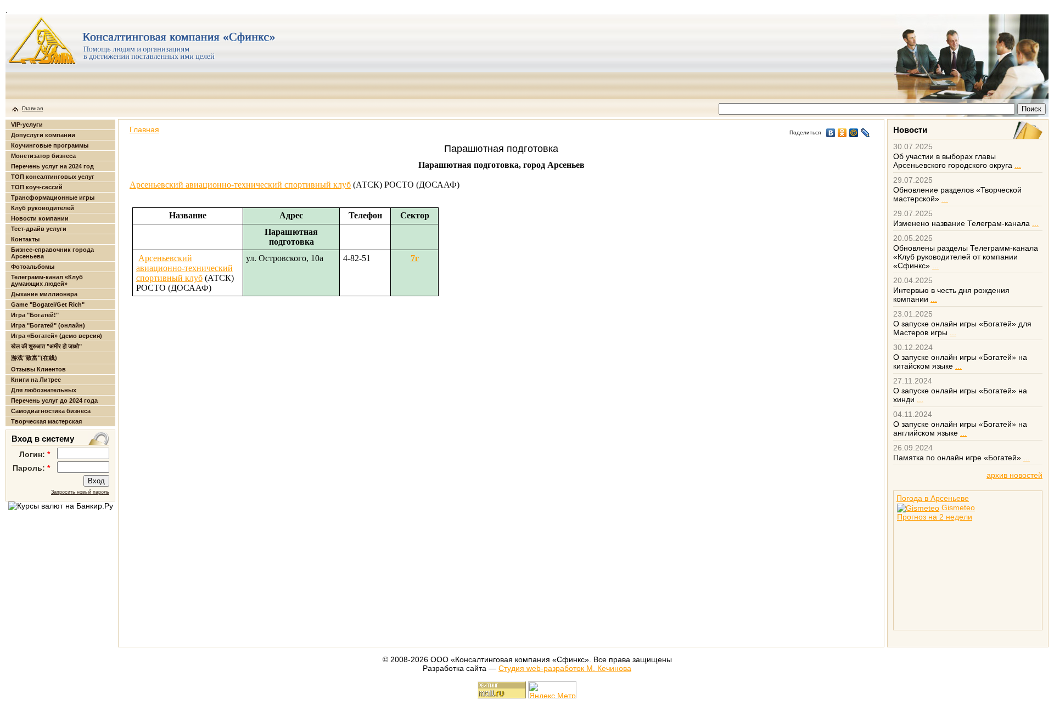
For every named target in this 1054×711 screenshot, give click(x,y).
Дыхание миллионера (44, 294)
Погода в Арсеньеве (932, 498)
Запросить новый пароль (80, 492)
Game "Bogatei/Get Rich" (48, 304)
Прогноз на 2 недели (934, 516)
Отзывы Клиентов (38, 369)
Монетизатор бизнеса (43, 156)
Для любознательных (43, 390)
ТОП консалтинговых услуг (52, 176)
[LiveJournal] (865, 133)
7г (415, 258)
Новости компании (40, 218)
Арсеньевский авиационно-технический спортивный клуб (240, 184)
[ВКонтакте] (831, 133)
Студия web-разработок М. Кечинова (564, 668)
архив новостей (1014, 475)
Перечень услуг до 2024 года (54, 400)
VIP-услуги (27, 124)
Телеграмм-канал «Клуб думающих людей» (47, 280)
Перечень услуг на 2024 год (52, 166)
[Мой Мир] (854, 133)
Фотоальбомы (32, 266)
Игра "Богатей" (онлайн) (48, 325)
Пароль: (31, 468)
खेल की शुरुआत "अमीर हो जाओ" (46, 346)
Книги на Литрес (36, 379)
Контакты (25, 239)
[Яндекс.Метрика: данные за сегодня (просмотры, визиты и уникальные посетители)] (552, 689)
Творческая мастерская (46, 421)
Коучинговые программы (49, 145)
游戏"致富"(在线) (34, 357)
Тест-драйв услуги (38, 228)
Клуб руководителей (42, 208)
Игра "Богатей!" (35, 315)
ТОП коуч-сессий (37, 187)
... (1017, 165)
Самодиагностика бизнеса (51, 411)
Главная (32, 108)
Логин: (34, 454)
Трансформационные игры (52, 197)
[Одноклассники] (842, 133)
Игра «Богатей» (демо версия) (56, 335)
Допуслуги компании (43, 135)
